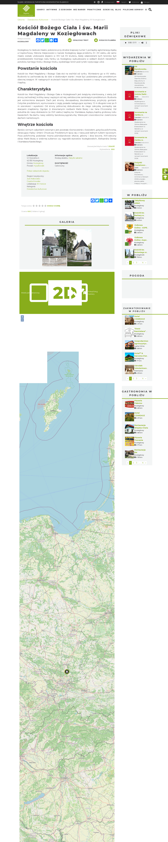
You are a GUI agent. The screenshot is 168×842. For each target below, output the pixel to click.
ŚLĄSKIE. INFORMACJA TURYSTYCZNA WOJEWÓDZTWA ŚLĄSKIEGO (43, 2)
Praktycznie (94, 10)
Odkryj (41, 10)
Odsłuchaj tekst (80, 40)
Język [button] (123, 2)
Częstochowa (137, 289)
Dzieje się (108, 10)
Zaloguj (146, 2)
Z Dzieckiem (65, 10)
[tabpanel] (54, 248)
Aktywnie (51, 10)
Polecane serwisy (133, 10)
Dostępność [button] (109, 2)
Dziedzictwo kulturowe (37, 189)
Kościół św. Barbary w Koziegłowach (141, 215)
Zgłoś (111, 146)
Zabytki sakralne (75, 158)
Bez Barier (79, 10)
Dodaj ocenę (53, 206)
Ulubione (135, 2)
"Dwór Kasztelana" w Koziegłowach (141, 331)
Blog (118, 10)
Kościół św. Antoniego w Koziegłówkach (141, 252)
